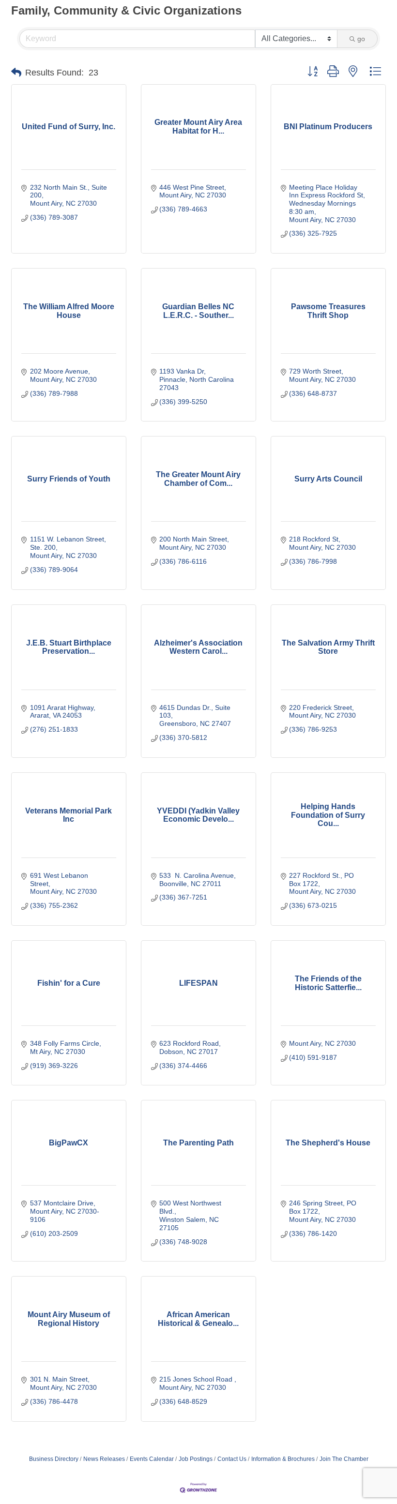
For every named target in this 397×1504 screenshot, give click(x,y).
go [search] (361, 39)
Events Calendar (152, 1459)
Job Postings (196, 1459)
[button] (16, 72)
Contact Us (231, 1459)
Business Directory (53, 1459)
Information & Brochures (283, 1459)
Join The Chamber (344, 1459)
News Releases (104, 1459)
